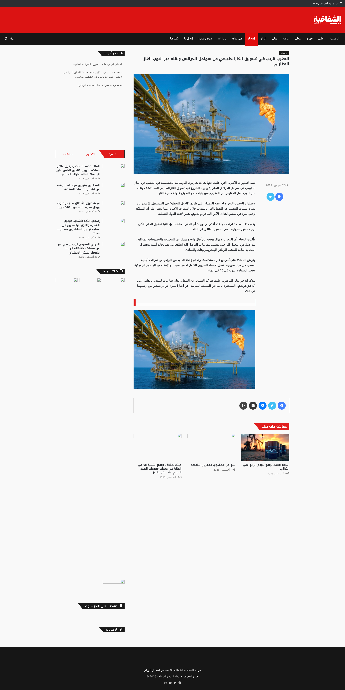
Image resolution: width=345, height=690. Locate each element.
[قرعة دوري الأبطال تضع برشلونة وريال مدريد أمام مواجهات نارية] (114, 208)
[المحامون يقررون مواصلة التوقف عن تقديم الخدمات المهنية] (114, 190)
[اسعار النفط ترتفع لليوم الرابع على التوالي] (265, 447)
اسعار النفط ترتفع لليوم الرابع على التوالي (266, 466)
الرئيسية (334, 38)
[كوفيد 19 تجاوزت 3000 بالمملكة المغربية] (90, 428)
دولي (274, 38)
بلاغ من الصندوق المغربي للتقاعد (213, 465)
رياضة (286, 38)
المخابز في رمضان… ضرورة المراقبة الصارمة (98, 64)
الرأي (263, 38)
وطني (321, 38)
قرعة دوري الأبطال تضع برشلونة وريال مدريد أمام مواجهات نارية (78, 205)
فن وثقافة (237, 38)
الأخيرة (113, 154)
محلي (298, 38)
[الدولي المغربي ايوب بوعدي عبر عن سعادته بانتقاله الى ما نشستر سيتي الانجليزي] (114, 249)
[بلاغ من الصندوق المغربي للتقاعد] (211, 447)
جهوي (309, 38)
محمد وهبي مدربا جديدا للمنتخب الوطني (100, 85)
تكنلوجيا (174, 38)
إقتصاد (251, 38)
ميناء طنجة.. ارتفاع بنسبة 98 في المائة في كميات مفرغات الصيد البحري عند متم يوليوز (159, 468)
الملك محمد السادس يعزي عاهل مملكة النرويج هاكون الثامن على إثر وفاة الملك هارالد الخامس (78, 170)
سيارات (222, 38)
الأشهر (90, 154)
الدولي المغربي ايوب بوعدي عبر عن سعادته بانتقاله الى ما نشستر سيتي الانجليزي (79, 248)
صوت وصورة (205, 38)
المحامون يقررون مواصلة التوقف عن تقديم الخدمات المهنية (78, 187)
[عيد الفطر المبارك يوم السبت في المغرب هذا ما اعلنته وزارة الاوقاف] (114, 586)
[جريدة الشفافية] (327, 20)
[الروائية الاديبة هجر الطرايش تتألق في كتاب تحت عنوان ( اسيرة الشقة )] (67, 428)
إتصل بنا (188, 38)
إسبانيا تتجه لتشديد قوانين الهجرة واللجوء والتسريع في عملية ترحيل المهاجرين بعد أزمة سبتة (78, 227)
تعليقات (67, 154)
